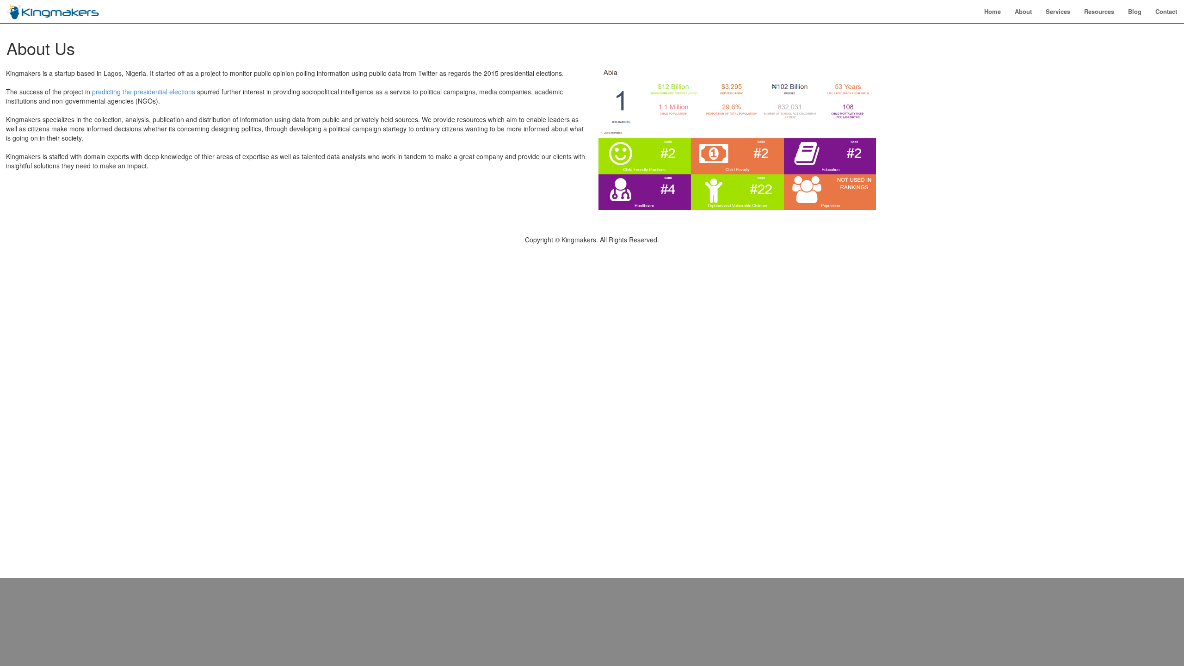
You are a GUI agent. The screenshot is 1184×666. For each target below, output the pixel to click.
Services (1058, 11)
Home (992, 11)
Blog (1134, 11)
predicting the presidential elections (143, 91)
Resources (1099, 11)
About (1023, 11)
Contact (1166, 11)
